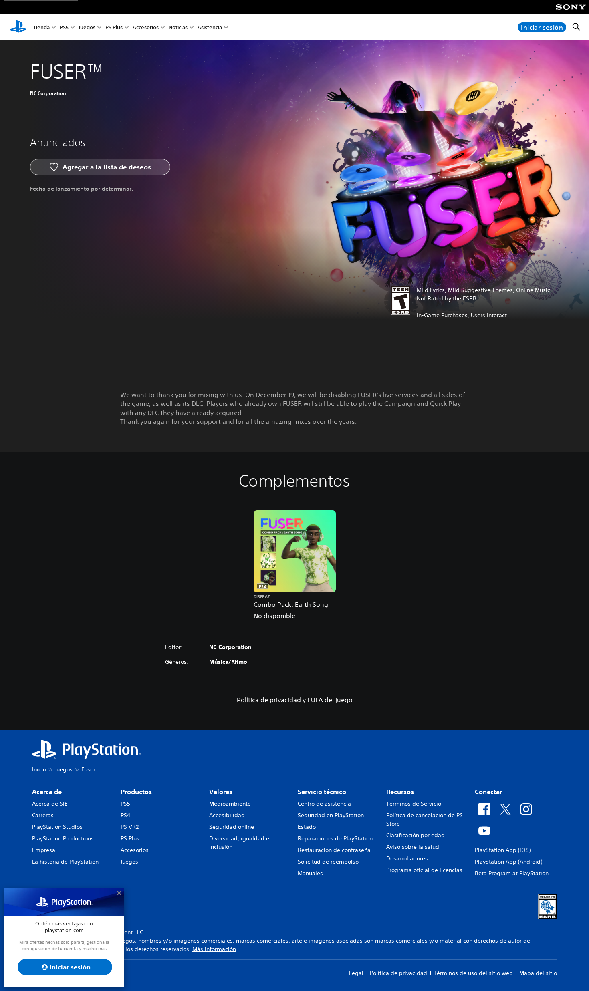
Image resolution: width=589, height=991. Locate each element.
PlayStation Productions (63, 838)
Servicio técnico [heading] (322, 792)
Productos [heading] (136, 792)
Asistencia (210, 27)
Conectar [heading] (488, 792)
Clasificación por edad (415, 835)
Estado (307, 826)
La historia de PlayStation (65, 861)
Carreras (43, 815)
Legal (356, 973)
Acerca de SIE (50, 803)
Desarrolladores (407, 858)
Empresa (43, 850)
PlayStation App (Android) (508, 861)
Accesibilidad (227, 815)
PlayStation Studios (57, 826)
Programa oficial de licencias (424, 870)
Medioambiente (230, 803)
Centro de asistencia (324, 803)
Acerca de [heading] (47, 792)
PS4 (125, 815)
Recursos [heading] (400, 792)
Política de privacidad (398, 973)
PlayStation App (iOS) (503, 850)
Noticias (178, 27)
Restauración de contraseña (334, 850)
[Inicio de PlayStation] (18, 27)
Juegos (87, 27)
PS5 (64, 27)
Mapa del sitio (538, 973)
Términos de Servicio (413, 803)
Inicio (39, 769)
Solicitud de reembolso (328, 861)
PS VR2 (130, 826)
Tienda (41, 27)
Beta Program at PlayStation (512, 873)
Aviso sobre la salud (412, 846)
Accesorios (146, 27)
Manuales (310, 873)
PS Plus (114, 27)
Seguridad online (231, 826)
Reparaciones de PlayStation (335, 838)
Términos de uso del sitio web (473, 973)
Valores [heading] (220, 792)
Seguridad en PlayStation (331, 815)
